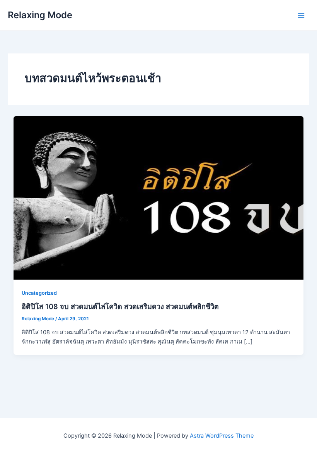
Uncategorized (39, 293)
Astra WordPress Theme (222, 435)
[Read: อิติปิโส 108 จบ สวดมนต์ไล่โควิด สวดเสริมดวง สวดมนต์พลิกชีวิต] (159, 197)
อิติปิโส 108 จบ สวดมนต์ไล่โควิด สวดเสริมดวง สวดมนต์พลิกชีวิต (120, 306)
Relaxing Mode (40, 15)
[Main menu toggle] (301, 15)
